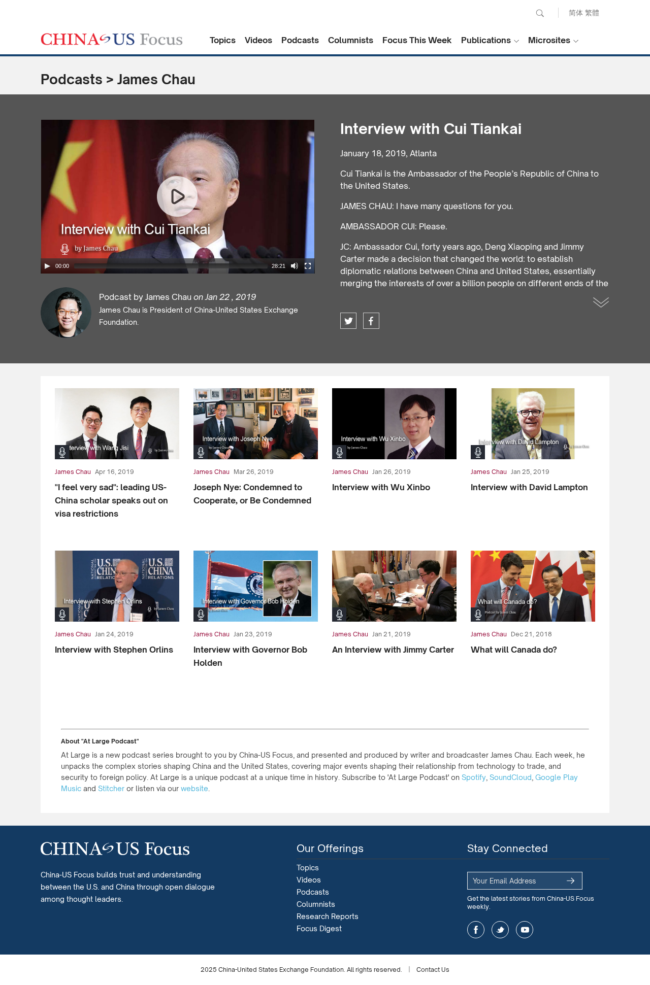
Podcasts (300, 40)
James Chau (156, 79)
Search (540, 13)
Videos (258, 40)
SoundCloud (511, 777)
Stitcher (111, 788)
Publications (486, 40)
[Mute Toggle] (294, 266)
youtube (524, 929)
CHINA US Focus (112, 39)
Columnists (350, 40)
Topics (223, 40)
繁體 (592, 12)
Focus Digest (319, 928)
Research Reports (328, 916)
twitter (348, 321)
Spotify (474, 777)
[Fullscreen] (308, 266)
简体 (576, 12)
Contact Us (432, 969)
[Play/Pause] (47, 266)
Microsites (549, 40)
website (194, 788)
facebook (371, 321)
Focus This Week (417, 40)
